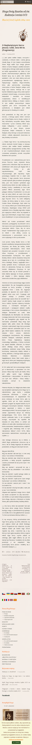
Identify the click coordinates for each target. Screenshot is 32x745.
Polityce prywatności (16, 739)
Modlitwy (5, 622)
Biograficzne (6, 655)
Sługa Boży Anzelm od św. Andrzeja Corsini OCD (16, 13)
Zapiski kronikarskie (9, 617)
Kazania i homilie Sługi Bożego (10, 555)
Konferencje (5, 631)
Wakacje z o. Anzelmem (9, 672)
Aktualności (26, 552)
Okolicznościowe (8, 645)
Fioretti (4, 626)
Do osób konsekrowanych (10, 635)
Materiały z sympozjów (9, 659)
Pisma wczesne (6, 612)
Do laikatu (6, 633)
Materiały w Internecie (9, 662)
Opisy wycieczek (8, 619)
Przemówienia (6, 647)
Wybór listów (6, 639)
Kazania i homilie (7, 629)
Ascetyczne (7, 636)
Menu (29, 2)
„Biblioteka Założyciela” (9, 657)
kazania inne (22, 555)
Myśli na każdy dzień (8, 624)
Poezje (6, 614)
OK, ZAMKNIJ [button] (16, 742)
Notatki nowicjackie (9, 615)
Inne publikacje (6, 664)
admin (3, 54)
